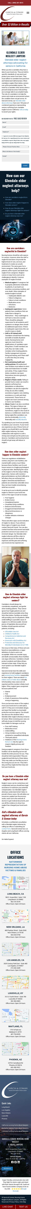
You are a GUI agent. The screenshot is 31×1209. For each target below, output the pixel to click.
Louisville (5, 1116)
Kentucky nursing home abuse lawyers (15, 1128)
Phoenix (4, 1119)
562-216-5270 (15, 1153)
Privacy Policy (14, 1202)
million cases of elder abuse (11, 680)
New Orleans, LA (15, 927)
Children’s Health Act (12, 634)
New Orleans (6, 1113)
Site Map (23, 1202)
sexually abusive (21, 419)
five (25, 677)
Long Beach (6, 1107)
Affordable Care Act (12, 631)
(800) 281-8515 (17, 3)
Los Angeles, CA (15, 960)
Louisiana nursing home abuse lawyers (15, 1131)
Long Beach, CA (15, 894)
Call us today (23, 110)
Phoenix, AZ (15, 1059)
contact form (6, 829)
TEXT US (23, 1207)
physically (22, 417)
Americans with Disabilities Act (15, 640)
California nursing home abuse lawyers (15, 1125)
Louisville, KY (15, 993)
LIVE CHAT (7, 1207)
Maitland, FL (15, 1026)
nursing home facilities (12, 675)
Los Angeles (6, 1110)
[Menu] (28, 12)
